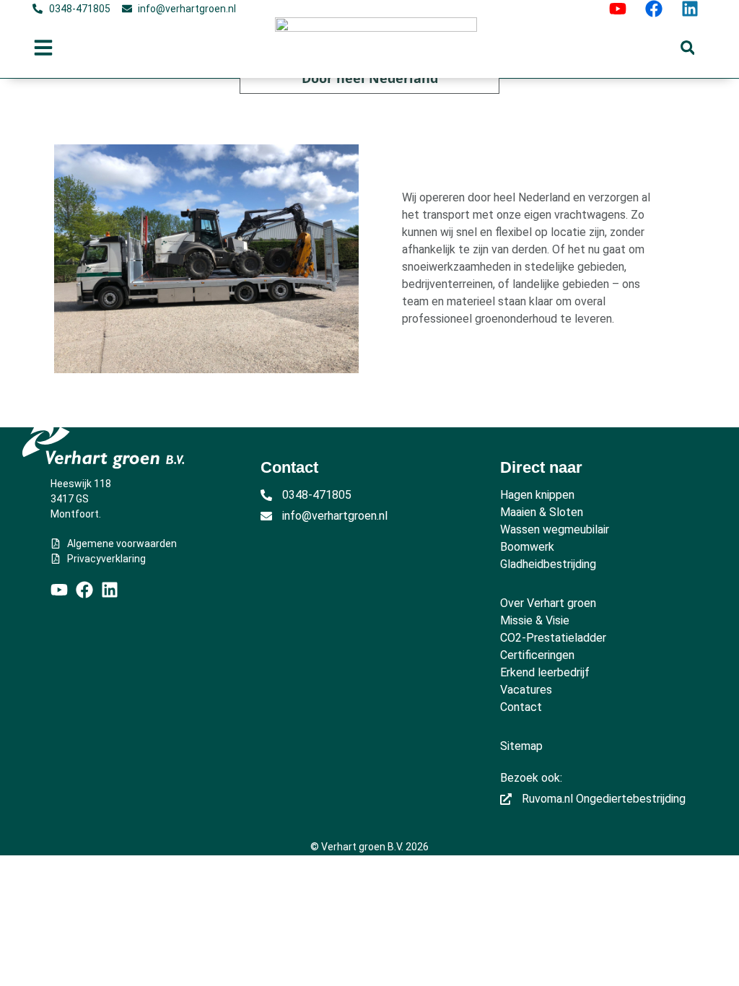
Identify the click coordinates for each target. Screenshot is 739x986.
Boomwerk (527, 547)
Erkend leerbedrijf (545, 672)
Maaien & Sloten (541, 512)
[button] (687, 48)
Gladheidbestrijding (548, 564)
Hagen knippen (537, 495)
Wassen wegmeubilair (554, 529)
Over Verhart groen (548, 603)
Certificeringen (537, 655)
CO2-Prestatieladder (553, 638)
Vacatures (526, 690)
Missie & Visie (534, 620)
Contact (521, 707)
